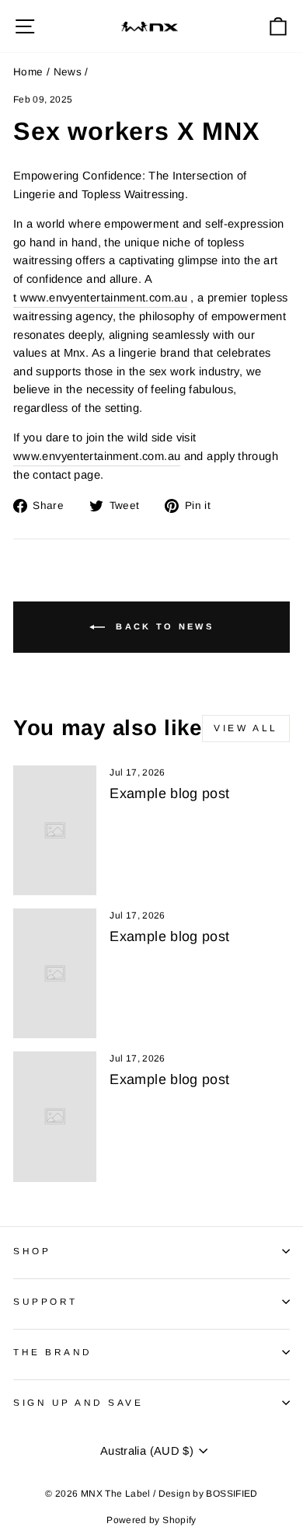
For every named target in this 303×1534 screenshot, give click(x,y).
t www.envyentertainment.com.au (100, 297)
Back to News (162, 625)
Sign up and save (78, 1402)
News (68, 72)
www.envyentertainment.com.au (96, 456)
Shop (31, 1251)
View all (246, 728)
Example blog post (169, 793)
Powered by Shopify (151, 1520)
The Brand (52, 1352)
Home (28, 72)
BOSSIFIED (231, 1493)
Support (45, 1301)
